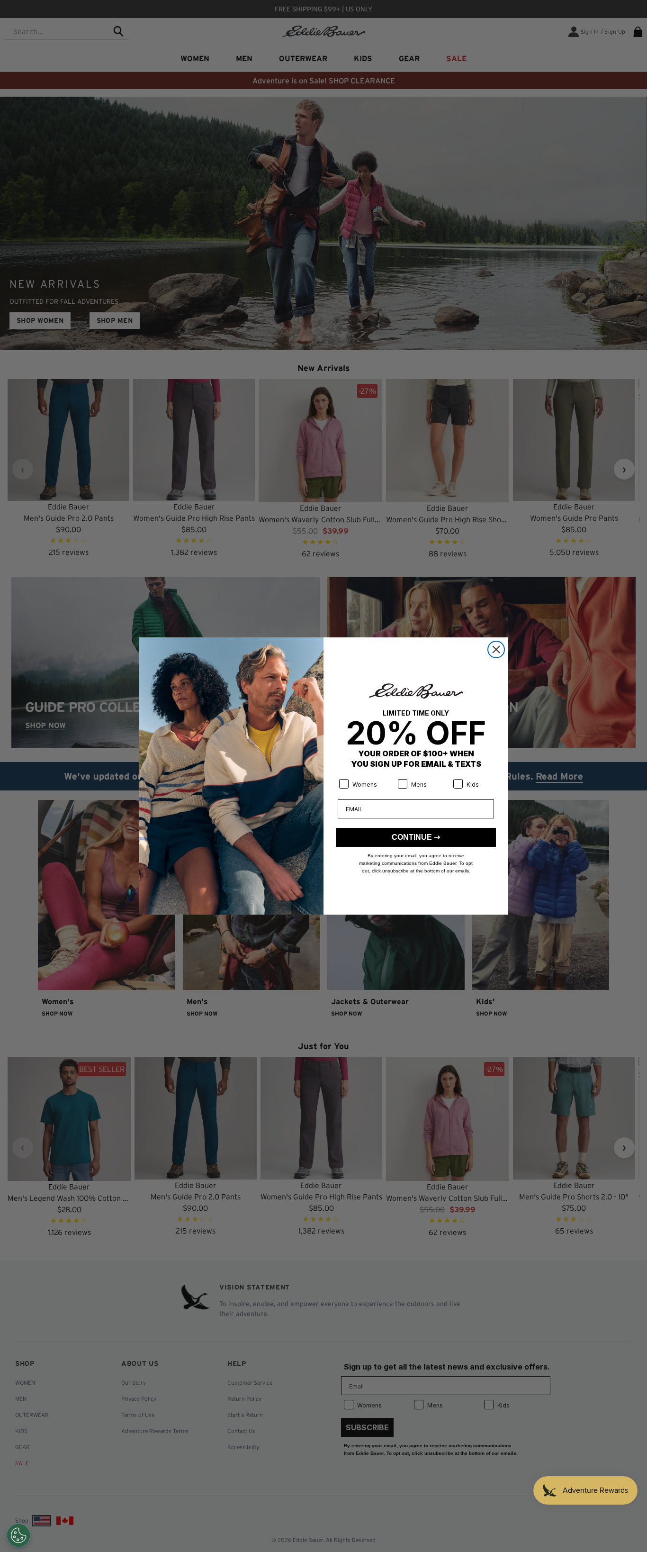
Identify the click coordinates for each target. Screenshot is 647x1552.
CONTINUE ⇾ (416, 837)
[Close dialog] (496, 649)
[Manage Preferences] (18, 1535)
